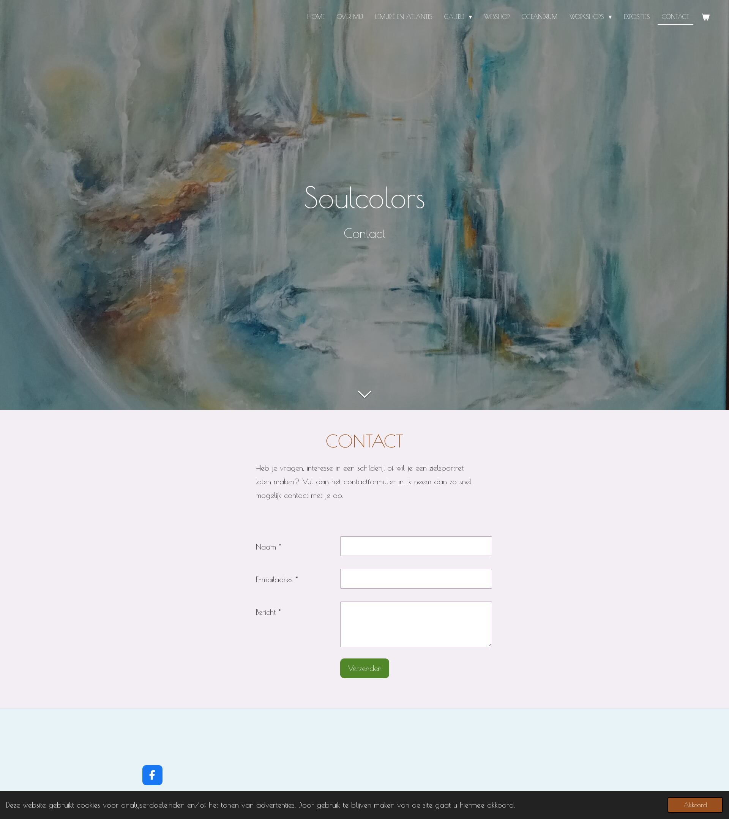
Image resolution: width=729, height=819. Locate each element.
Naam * (268, 546)
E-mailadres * (277, 579)
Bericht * (268, 612)
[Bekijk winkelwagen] (705, 17)
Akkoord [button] (695, 805)
